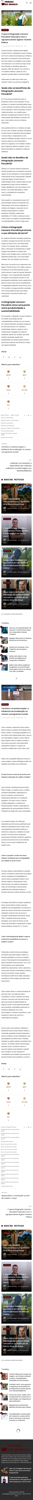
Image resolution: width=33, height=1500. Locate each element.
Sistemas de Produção (7, 437)
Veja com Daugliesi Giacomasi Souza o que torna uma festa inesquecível (16, 502)
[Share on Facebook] (3, 1069)
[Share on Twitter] (9, 1069)
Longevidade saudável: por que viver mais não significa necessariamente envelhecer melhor (16, 564)
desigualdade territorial (7, 1141)
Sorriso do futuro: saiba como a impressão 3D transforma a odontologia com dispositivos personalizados (20, 1398)
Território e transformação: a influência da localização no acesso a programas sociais (16, 449)
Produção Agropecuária (7, 431)
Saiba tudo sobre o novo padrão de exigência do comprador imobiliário (18, 658)
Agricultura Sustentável (7, 423)
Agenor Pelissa (5, 415)
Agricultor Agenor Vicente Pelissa (10, 420)
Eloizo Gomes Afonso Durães (9, 1152)
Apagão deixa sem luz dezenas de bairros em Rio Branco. (20, 639)
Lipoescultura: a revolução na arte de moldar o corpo (15, 1196)
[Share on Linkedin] (20, 1069)
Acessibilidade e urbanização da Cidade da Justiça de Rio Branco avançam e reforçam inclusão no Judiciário (19, 1417)
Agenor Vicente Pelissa (7, 417)
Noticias (5, 30)
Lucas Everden (12, 508)
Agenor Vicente (15, 415)
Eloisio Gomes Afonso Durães (9, 1144)
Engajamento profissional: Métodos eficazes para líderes (20, 1406)
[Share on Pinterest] (15, 1069)
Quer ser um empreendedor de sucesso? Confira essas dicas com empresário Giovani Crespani (20, 631)
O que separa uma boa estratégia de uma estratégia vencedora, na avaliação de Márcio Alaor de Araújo (16, 596)
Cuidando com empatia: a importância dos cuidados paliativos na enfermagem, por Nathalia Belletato (19, 467)
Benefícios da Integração (7, 425)
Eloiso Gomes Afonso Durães (9, 1146)
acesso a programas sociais (8, 1127)
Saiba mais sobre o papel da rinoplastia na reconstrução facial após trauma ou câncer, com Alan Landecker (20, 668)
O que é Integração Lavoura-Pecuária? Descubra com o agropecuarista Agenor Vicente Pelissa (19, 1213)
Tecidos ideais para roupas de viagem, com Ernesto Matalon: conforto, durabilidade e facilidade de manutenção (20, 1377)
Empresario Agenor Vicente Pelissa (10, 428)
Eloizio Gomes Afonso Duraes (9, 1149)
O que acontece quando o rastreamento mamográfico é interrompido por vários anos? (15, 532)
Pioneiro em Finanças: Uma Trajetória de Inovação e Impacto (19, 649)
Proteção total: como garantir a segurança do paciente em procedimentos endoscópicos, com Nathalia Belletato (20, 1387)
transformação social (7, 1186)
